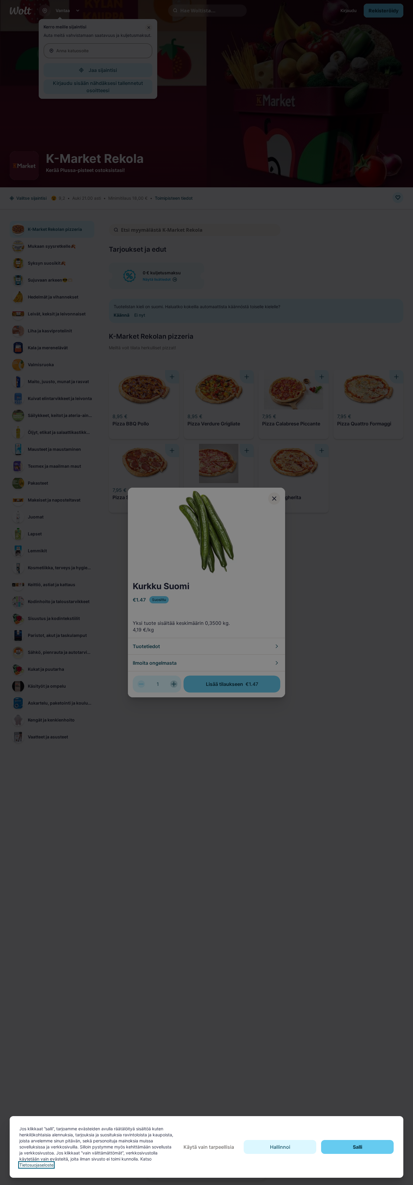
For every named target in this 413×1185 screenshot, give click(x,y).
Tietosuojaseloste (36, 1164)
